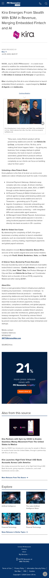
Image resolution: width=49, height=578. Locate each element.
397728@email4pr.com (11, 338)
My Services (23, 554)
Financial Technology (9, 527)
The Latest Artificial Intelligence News (33, 507)
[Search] (46, 3)
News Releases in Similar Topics (14, 532)
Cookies (32, 571)
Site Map (18, 571)
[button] (24, 35)
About (24, 552)
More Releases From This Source (14, 477)
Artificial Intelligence (9, 506)
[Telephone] (40, 3)
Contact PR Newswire (24, 547)
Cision (28, 574)
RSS (24, 571)
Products (24, 549)
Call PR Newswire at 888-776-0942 (25, 560)
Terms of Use (7, 568)
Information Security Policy (36, 568)
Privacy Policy (19, 568)
